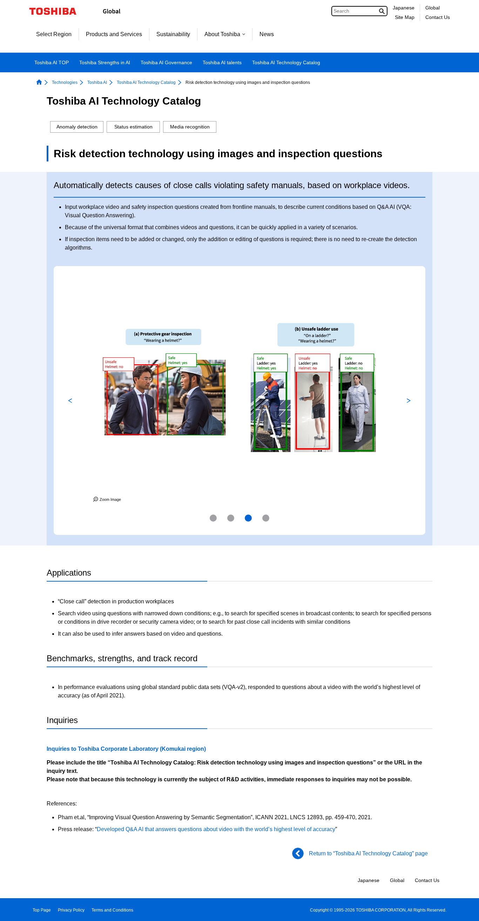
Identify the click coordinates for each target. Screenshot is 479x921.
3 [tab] (248, 518)
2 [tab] (230, 518)
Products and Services (114, 34)
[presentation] (213, 518)
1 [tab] (213, 518)
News (266, 34)
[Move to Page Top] (464, 909)
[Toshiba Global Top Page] (57, 11)
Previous (70, 400)
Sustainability (173, 34)
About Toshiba (222, 34)
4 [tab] (265, 518)
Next (409, 400)
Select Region (54, 34)
